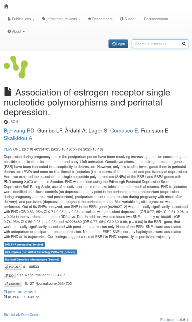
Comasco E (124, 130)
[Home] (6, 6)
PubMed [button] (14, 267)
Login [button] (120, 43)
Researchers (101, 18)
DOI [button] (11, 275)
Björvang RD (19, 130)
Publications (21, 18)
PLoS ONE (12, 149)
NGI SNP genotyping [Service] (24, 244)
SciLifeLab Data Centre (22, 314)
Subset (130, 18)
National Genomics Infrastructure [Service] (32, 259)
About (16, 31)
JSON (13, 121)
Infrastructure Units (62, 18)
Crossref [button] (14, 284)
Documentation (155, 18)
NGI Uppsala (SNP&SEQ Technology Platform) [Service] (40, 252)
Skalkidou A (18, 138)
